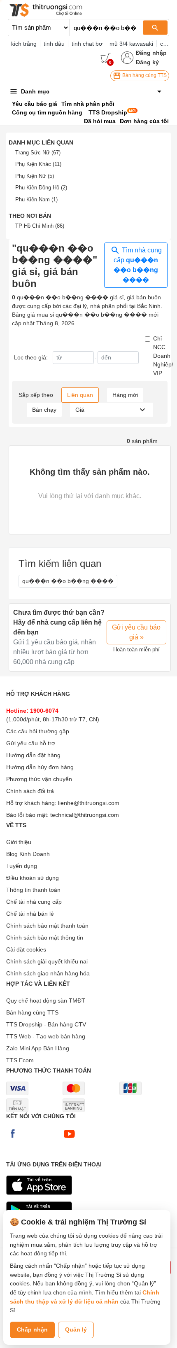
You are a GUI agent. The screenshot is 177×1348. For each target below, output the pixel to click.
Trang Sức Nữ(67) (38, 152)
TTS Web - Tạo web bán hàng (45, 1036)
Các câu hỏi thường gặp (37, 731)
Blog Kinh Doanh (28, 854)
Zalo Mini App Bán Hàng (37, 1048)
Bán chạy (44, 409)
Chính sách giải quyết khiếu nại (47, 961)
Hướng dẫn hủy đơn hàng (40, 767)
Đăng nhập (151, 52)
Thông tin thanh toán (33, 889)
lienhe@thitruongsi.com (88, 803)
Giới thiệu (18, 842)
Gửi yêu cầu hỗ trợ (30, 743)
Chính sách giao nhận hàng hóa (48, 973)
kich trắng (24, 43)
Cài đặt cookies (26, 949)
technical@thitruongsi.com (84, 815)
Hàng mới (125, 395)
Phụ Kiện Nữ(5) (34, 176)
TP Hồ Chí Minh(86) (39, 226)
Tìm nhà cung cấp (138, 265)
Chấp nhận (32, 1329)
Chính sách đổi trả (30, 791)
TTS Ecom (20, 1060)
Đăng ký (147, 62)
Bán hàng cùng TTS (144, 75)
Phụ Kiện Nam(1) (36, 199)
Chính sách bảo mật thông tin (44, 937)
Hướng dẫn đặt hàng (33, 755)
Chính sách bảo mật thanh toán (47, 925)
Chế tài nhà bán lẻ (30, 913)
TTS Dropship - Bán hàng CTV (46, 1024)
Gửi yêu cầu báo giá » (136, 632)
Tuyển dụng (21, 866)
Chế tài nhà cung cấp (34, 901)
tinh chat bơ (87, 43)
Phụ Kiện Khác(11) (38, 164)
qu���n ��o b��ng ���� (68, 581)
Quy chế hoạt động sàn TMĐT (45, 1000)
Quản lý (76, 1329)
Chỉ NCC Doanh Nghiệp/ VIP (163, 355)
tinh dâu (54, 43)
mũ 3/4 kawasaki (131, 43)
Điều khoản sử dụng (32, 878)
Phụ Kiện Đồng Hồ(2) (41, 187)
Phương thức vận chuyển (39, 779)
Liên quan (80, 395)
